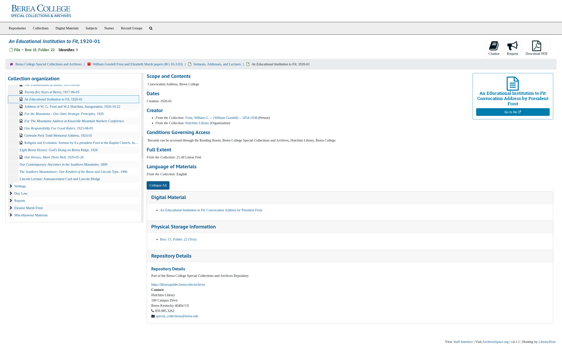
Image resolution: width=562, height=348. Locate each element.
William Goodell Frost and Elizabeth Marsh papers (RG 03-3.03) (138, 64)
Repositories (17, 28)
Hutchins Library (197, 123)
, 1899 (63, 164)
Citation (493, 54)
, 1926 (59, 150)
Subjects (91, 28)
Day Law (20, 193)
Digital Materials (67, 28)
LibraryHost (547, 342)
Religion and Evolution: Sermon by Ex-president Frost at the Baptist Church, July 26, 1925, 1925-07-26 (96, 143)
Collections (41, 28)
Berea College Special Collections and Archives (48, 64)
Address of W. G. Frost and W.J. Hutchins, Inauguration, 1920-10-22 (72, 106)
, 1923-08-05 (58, 128)
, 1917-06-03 (51, 92)
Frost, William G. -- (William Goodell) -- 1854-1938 (221, 118)
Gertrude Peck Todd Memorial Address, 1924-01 (58, 135)
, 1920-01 (53, 99)
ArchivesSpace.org (495, 342)
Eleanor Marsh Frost (28, 208)
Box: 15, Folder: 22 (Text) (178, 239)
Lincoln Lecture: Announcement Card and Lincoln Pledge (60, 179)
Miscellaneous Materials (31, 215)
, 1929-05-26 (54, 157)
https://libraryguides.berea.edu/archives (178, 284)
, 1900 (73, 172)
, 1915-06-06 (52, 85)
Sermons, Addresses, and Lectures (217, 64)
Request (512, 54)
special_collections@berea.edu (177, 316)
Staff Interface (463, 342)
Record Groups (131, 28)
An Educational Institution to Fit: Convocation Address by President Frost (211, 210)
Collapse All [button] (158, 185)
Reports (19, 201)
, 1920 (64, 114)
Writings (20, 186)
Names (109, 28)
